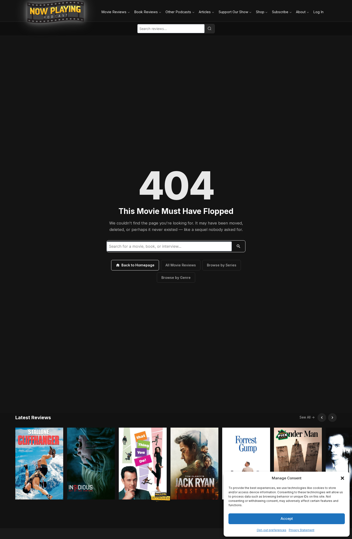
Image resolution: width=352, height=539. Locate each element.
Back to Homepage (137, 265)
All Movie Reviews (180, 265)
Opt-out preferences (271, 530)
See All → (307, 417)
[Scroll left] (322, 417)
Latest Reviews (33, 417)
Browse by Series (221, 265)
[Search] (209, 28)
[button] (342, 478)
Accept (287, 518)
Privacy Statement (301, 530)
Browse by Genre (176, 277)
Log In (318, 12)
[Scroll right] (332, 417)
